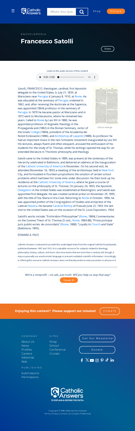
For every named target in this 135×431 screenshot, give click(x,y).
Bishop (68, 206)
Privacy (55, 413)
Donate (116, 11)
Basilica (32, 206)
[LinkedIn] (112, 360)
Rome (78, 96)
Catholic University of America (44, 166)
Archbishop (62, 136)
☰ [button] (13, 10)
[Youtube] (91, 360)
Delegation (24, 190)
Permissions (29, 377)
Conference (57, 349)
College (35, 132)
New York (108, 170)
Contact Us (65, 413)
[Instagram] (96, 360)
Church (96, 224)
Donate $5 (69, 280)
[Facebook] (81, 360)
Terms (47, 413)
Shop (97, 11)
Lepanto (78, 136)
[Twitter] (86, 360)
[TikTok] (106, 360)
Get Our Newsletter (98, 338)
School (54, 345)
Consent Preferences (81, 413)
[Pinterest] (101, 360)
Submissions (30, 373)
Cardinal (58, 206)
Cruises (54, 353)
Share (107, 48)
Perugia (43, 96)
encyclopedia (33, 34)
